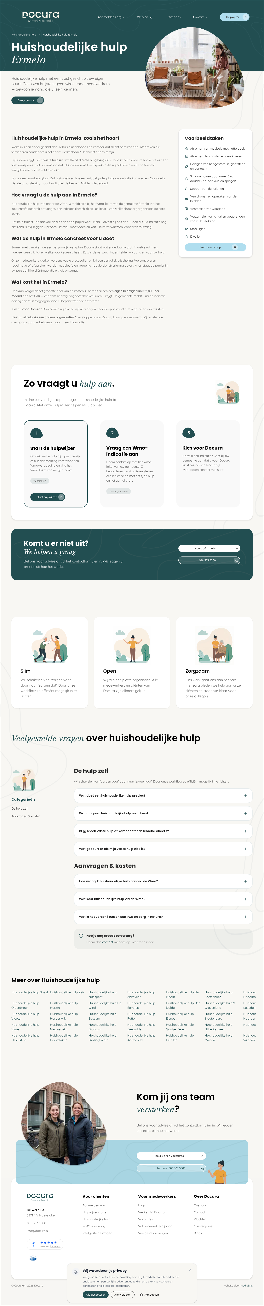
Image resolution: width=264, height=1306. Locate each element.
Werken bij (144, 17)
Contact (198, 17)
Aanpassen (152, 1294)
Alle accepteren (96, 1294)
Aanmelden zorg (110, 17)
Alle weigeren (122, 1294)
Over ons (174, 17)
